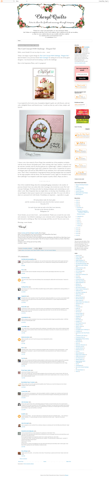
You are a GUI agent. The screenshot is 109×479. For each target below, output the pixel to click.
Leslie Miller (24, 326)
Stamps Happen (79, 359)
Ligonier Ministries (80, 191)
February (79, 223)
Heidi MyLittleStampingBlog (27, 259)
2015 (77, 231)
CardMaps (78, 331)
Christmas (78, 269)
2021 (77, 200)
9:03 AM (23, 265)
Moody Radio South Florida (82, 192)
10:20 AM (23, 387)
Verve (77, 371)
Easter (77, 308)
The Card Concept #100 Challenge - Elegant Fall (83, 211)
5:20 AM (23, 418)
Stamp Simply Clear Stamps (82, 302)
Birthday (77, 284)
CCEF (77, 186)
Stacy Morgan (24, 451)
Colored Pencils (79, 279)
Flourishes (78, 310)
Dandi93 (23, 414)
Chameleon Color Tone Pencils (82, 332)
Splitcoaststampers (80, 282)
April (78, 220)
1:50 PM (23, 426)
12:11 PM (23, 409)
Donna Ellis (23, 306)
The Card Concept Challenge (50, 250)
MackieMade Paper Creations (28, 382)
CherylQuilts (86, 47)
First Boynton (78, 189)
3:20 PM (23, 354)
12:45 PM (23, 322)
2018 (77, 206)
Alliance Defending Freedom (82, 184)
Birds (77, 305)
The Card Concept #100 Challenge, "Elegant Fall (54, 55)
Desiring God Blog (80, 188)
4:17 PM (23, 366)
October (79, 209)
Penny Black (78, 319)
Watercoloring (79, 293)
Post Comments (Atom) (29, 463)
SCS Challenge (79, 271)
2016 (77, 229)
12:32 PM (23, 313)
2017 (77, 228)
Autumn (22, 250)
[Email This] (35, 248)
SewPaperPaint (24, 287)
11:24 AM (23, 282)
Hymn (77, 343)
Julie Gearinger (43, 57)
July (78, 218)
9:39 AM (23, 273)
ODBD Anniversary (80, 356)
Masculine (78, 285)
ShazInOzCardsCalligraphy (27, 431)
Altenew (77, 295)
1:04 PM (23, 333)
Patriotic (77, 318)
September (79, 216)
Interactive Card (79, 346)
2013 (77, 235)
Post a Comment (23, 458)
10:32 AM (23, 397)
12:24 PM (23, 302)
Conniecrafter (24, 391)
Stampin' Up (78, 324)
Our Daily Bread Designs (81, 263)
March (78, 222)
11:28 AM (23, 291)
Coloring (78, 272)
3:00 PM (23, 446)
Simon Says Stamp (80, 280)
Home (19, 40)
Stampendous (79, 303)
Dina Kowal (78, 341)
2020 (77, 202)
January (79, 225)
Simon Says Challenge (81, 274)
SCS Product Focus (80, 323)
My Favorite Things (80, 287)
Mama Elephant (79, 353)
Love (77, 351)
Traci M (23, 358)
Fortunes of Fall (25, 232)
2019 (77, 204)
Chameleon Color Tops (81, 335)
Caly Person (24, 277)
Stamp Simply (79, 300)
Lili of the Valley (79, 315)
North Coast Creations (80, 354)
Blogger (66, 475)
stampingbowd (24, 317)
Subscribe (82, 78)
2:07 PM (23, 343)
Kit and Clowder (79, 313)
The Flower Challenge (80, 292)
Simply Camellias (35, 232)
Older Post (68, 461)
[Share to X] (38, 248)
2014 (77, 233)
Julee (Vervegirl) (25, 423)
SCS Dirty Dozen (79, 357)
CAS (26, 250)
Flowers (28, 250)
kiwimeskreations (25, 337)
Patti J (22, 347)
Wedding (78, 328)
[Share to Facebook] (40, 248)
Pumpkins (38, 250)
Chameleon (78, 306)
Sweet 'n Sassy (79, 326)
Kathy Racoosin (79, 349)
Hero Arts (78, 311)
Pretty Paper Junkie (25, 370)
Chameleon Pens (79, 337)
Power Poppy (33, 250)
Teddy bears (78, 290)
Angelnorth (23, 296)
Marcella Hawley (79, 298)
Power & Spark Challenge (81, 289)
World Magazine (79, 194)
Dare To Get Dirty (79, 297)
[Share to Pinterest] (41, 248)
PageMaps (78, 316)
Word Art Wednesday (80, 261)
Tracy (22, 269)
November (79, 207)
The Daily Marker (79, 369)
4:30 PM (23, 456)
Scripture (42, 250)
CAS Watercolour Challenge (82, 329)
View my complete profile (80, 63)
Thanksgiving (79, 365)
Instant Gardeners (80, 268)
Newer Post (20, 461)
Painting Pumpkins (81, 214)
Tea (76, 363)
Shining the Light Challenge (82, 265)
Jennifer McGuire (79, 348)
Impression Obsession (80, 344)
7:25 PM (23, 377)
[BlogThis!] (37, 248)
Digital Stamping (79, 260)
